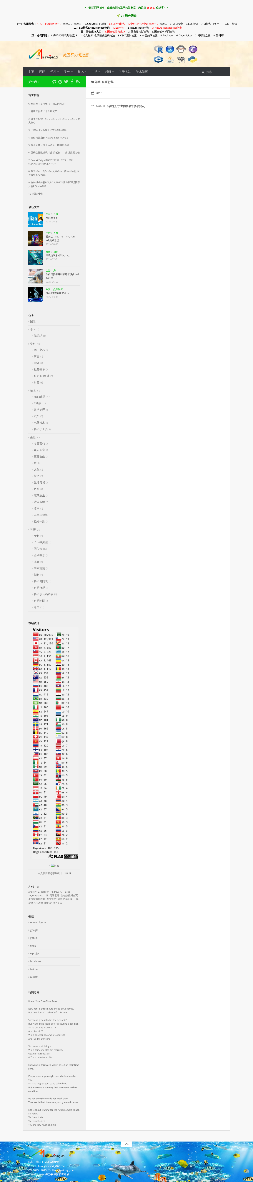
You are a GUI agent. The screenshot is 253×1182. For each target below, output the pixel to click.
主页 (31, 71)
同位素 (38, 549)
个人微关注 (41, 542)
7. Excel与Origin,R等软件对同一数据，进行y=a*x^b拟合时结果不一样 (50, 162)
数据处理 (39, 409)
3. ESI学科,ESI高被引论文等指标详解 (47, 130)
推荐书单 (39, 369)
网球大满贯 (52, 218)
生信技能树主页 (70, 895)
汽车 (36, 416)
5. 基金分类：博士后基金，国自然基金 (48, 145)
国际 (42, 71)
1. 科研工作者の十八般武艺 (42, 111)
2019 (99, 93)
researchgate (38, 922)
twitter (34, 969)
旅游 (36, 476)
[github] (54, 82)
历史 (36, 356)
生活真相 (39, 482)
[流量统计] (54, 865)
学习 (53, 71)
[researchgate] (48, 81)
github (34, 938)
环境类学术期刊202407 (58, 255)
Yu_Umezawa (36, 895)
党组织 (38, 335)
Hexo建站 (40, 396)
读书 (36, 508)
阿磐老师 (55, 895)
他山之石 (39, 350)
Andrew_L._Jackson (39, 892)
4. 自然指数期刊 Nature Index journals (48, 137)
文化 (36, 469)
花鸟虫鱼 (39, 495)
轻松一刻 (39, 521)
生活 (94, 71)
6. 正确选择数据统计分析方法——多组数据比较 (54, 152)
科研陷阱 (39, 601)
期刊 (55, 252)
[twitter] (66, 82)
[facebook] (72, 82)
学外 (67, 71)
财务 (36, 382)
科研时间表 (41, 581)
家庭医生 (39, 456)
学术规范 (39, 568)
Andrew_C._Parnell (61, 892)
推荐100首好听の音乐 (57, 293)
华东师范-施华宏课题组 (60, 899)
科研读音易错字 (43, 594)
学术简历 (142, 71)
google (34, 930)
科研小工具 (41, 429)
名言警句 (39, 443)
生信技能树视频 (37, 899)
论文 (36, 607)
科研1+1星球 (41, 376)
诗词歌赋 (39, 502)
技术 (81, 71)
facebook (35, 961)
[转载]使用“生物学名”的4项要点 (125, 106)
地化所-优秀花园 (54, 903)
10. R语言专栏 (35, 193)
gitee (33, 945)
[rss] (78, 82)
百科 (55, 214)
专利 (36, 536)
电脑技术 (39, 422)
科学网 (34, 977)
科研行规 (39, 588)
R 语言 (38, 403)
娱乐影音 (58, 289)
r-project (35, 953)
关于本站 (125, 71)
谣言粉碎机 (41, 515)
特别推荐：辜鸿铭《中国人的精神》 (47, 104)
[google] (60, 82)
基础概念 (39, 555)
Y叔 (46, 895)
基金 (36, 562)
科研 (108, 71)
